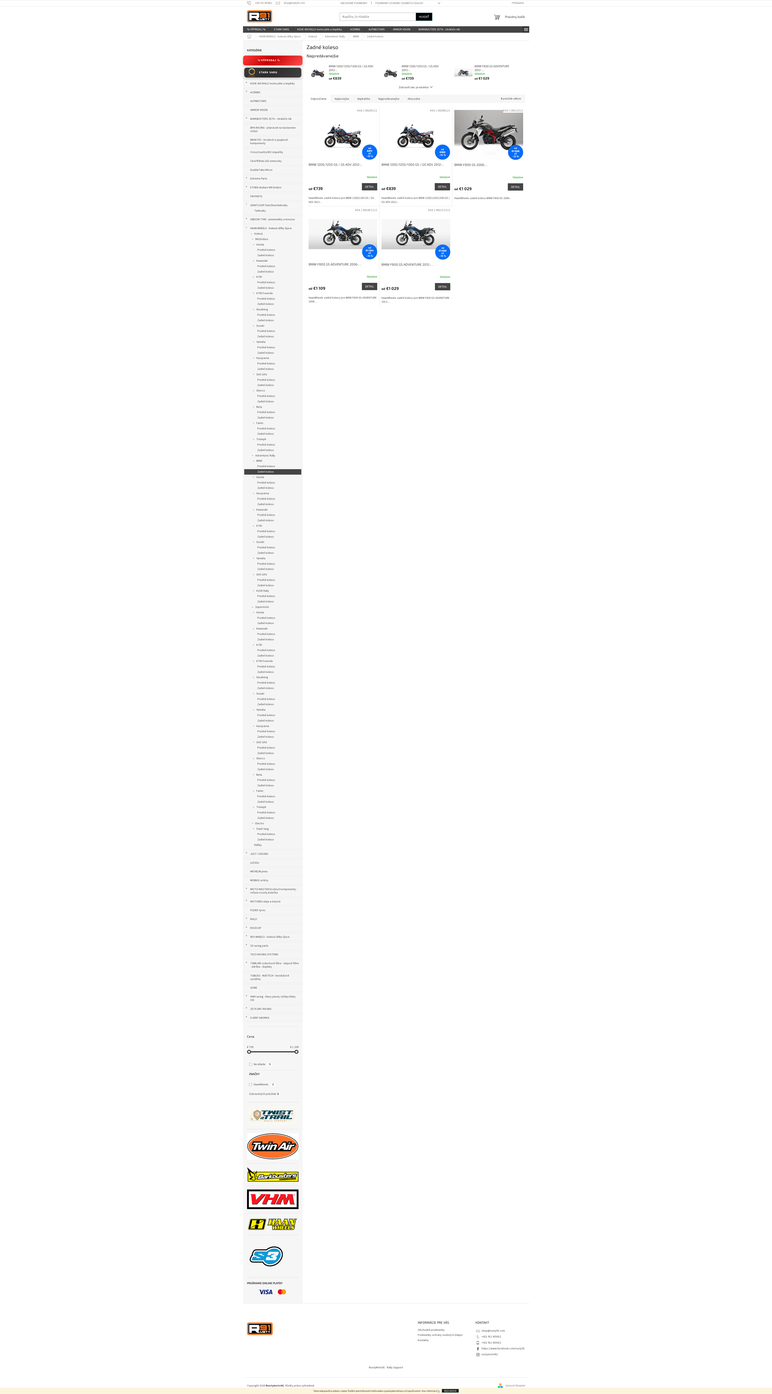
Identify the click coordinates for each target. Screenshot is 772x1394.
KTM (259, 277)
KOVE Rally (262, 591)
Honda (260, 245)
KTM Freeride (264, 293)
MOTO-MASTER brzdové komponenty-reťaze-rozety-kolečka (273, 891)
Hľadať (424, 16)
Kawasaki (262, 261)
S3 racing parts (259, 946)
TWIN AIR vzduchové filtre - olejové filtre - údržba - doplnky (274, 965)
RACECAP (255, 928)
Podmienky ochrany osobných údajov (399, 3)
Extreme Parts (258, 179)
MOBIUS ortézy (259, 880)
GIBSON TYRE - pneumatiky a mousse (272, 219)
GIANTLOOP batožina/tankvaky (269, 205)
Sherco (260, 391)
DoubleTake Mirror (261, 170)
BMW (259, 461)
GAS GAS (261, 374)
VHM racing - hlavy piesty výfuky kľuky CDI (273, 998)
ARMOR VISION (259, 110)
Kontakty (423, 1340)
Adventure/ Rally (265, 456)
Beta (259, 407)
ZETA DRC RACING (260, 1009)
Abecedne (414, 99)
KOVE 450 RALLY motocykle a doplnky (272, 84)
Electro (259, 823)
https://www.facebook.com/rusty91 (503, 1349)
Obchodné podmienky (353, 3)
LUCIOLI (254, 863)
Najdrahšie (363, 99)
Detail (369, 186)
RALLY (253, 919)
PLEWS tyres (257, 910)
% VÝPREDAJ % (269, 60)
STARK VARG (268, 72)
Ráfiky (258, 845)
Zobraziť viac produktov (414, 87)
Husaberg (262, 309)
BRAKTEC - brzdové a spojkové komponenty (269, 141)
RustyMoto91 (377, 1368)
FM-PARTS (256, 196)
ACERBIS (255, 92)
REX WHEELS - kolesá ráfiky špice (270, 937)
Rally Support (395, 1368)
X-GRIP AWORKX (259, 1018)
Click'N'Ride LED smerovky (266, 161)
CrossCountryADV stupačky (266, 152)
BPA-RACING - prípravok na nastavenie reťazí (273, 129)
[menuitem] (256, 29)
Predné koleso (266, 250)
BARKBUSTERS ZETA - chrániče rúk (271, 119)
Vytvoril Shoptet (515, 1386)
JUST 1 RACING (259, 854)
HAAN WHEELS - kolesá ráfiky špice (271, 228)
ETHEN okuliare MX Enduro (266, 188)
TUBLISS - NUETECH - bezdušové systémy (269, 977)
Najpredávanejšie (388, 99)
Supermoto (262, 607)
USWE (253, 988)
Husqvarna (262, 358)
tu (439, 1391)
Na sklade (262, 1064)
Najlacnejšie (342, 99)
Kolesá (258, 234)
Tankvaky (260, 211)
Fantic (260, 423)
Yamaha (260, 342)
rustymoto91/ (490, 1354)
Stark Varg (262, 829)
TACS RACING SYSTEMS (264, 954)
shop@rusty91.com (493, 1331)
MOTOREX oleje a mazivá (265, 902)
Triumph (261, 439)
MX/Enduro (261, 239)
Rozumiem (450, 1390)
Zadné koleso (265, 255)
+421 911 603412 (491, 1337)
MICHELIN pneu (259, 872)
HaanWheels (264, 1084)
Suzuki (260, 326)
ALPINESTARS (258, 101)
